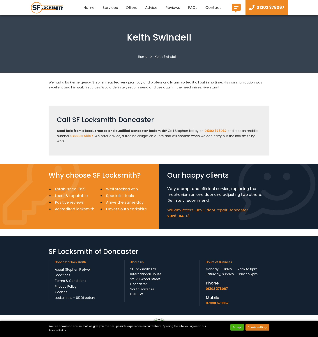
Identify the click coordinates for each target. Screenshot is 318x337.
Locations (62, 275)
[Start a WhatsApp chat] (236, 11)
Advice (151, 7)
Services (110, 7)
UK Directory (85, 298)
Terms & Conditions (70, 281)
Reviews (172, 7)
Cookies (61, 292)
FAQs (192, 7)
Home (89, 7)
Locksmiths (63, 298)
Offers (131, 7)
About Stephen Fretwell (73, 269)
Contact (213, 7)
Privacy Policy (66, 286)
